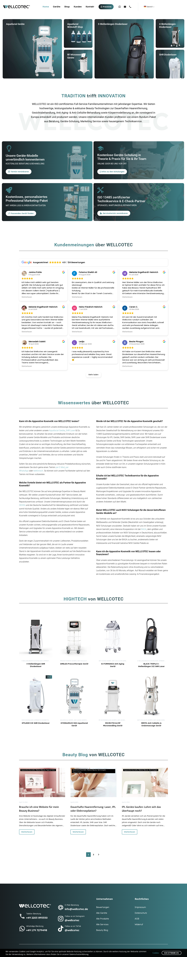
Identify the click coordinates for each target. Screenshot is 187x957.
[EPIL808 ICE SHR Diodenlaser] (35, 696)
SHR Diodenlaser (28, 720)
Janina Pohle (35, 272)
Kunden (78, 6)
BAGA (143, 529)
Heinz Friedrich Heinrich (90, 307)
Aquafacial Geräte (57, 430)
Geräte (56, 6)
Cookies (156, 953)
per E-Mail (60, 467)
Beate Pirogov (136, 341)
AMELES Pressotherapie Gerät (74, 664)
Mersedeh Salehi (37, 341)
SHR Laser (70, 430)
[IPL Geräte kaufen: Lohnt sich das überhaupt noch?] (145, 782)
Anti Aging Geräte (105, 661)
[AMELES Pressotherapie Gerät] (74, 637)
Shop (67, 6)
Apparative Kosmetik (41, 720)
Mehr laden (93, 374)
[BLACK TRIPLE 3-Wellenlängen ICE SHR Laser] (151, 637)
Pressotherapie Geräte (68, 661)
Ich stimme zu (171, 953)
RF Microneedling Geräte (108, 720)
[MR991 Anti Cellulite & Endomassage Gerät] (151, 696)
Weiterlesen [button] (27, 297)
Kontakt (90, 6)
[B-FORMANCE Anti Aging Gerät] (112, 637)
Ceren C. (133, 307)
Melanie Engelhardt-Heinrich (43, 307)
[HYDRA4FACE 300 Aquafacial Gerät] (74, 696)
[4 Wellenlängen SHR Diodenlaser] (35, 637)
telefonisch (38, 471)
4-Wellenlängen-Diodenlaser (32, 661)
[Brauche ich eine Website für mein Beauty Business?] (42, 782)
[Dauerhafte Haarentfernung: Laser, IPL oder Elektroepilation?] (93, 782)
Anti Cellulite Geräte (85, 661)
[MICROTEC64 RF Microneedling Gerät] (112, 696)
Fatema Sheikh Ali (88, 272)
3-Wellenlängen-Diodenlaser (147, 661)
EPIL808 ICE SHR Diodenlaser (36, 723)
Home (46, 6)
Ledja (81, 341)
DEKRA (22, 505)
